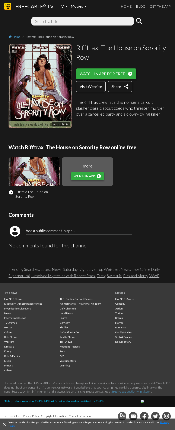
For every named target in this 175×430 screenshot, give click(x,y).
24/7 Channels (68, 308)
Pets (62, 351)
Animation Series (69, 332)
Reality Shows (67, 337)
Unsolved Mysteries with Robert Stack (63, 275)
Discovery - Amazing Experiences (23, 303)
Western (9, 341)
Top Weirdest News (113, 269)
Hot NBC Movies (124, 299)
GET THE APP (160, 6)
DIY (62, 356)
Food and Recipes (70, 346)
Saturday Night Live (79, 269)
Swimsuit (114, 275)
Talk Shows (66, 341)
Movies (120, 292)
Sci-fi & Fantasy (124, 337)
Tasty (101, 275)
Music (7, 360)
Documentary (123, 341)
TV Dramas (10, 322)
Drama (119, 317)
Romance (120, 327)
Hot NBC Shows (13, 299)
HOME (126, 6)
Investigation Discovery (17, 308)
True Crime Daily (146, 269)
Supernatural (19, 275)
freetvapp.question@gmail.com (131, 391)
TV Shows (11, 292)
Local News (66, 313)
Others (8, 370)
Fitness (8, 365)
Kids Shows (10, 337)
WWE (154, 275)
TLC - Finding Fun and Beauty (76, 299)
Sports (63, 317)
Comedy (65, 322)
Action (119, 308)
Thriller (64, 327)
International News (15, 317)
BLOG (140, 6)
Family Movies (123, 332)
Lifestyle (9, 346)
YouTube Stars (68, 360)
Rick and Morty (135, 275)
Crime (8, 332)
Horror (8, 327)
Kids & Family (12, 356)
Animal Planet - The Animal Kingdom (80, 303)
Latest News (51, 269)
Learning (65, 365)
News (7, 313)
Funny (8, 351)
